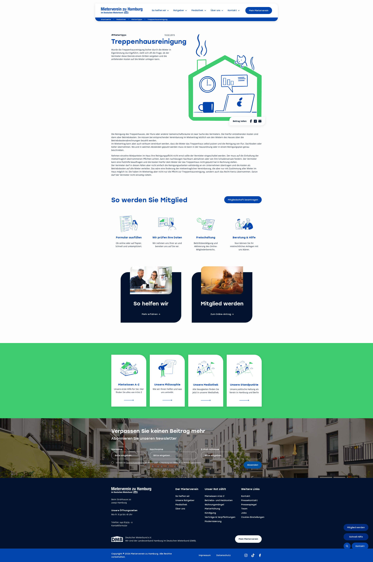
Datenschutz (223, 555)
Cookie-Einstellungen (252, 517)
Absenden (252, 464)
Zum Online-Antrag (221, 314)
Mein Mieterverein (258, 10)
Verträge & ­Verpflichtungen (220, 517)
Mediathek (121, 19)
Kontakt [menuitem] (232, 10)
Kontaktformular (119, 525)
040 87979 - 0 (126, 522)
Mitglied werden (356, 527)
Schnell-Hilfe (356, 536)
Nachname (156, 449)
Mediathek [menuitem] (197, 10)
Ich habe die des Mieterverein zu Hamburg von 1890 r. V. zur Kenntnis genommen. (158, 462)
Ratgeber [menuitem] (178, 10)
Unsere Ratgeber (184, 500)
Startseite (106, 19)
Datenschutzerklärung (135, 462)
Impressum (205, 555)
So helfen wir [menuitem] (159, 10)
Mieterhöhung (212, 508)
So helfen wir (182, 496)
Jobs (244, 512)
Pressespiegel (248, 504)
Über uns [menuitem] (215, 10)
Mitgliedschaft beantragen (243, 199)
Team (244, 508)
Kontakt (245, 496)
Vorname (116, 449)
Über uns (180, 508)
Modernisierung (213, 521)
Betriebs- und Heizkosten (219, 500)
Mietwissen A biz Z (214, 496)
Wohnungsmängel (214, 504)
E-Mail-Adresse (210, 449)
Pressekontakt (249, 500)
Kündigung (210, 512)
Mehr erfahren (150, 314)
